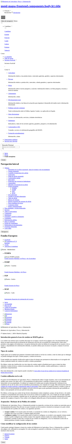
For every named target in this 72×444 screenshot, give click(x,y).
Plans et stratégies (9, 221)
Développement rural (14, 100)
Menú (15, 21)
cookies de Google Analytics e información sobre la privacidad (19, 386)
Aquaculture (12, 183)
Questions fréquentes (10, 226)
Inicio (6, 153)
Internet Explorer (9, 434)
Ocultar (3, 160)
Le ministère (8, 57)
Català (6, 41)
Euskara (6, 47)
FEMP (14, 190)
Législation (7, 218)
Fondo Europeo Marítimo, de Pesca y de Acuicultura (20, 258)
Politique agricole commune (16, 108)
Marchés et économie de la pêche (18, 185)
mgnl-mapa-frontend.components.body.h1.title (31, 6)
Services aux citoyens (10, 141)
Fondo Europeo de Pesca (11, 285)
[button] (36, 21)
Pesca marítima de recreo (15, 203)
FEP (13, 191)
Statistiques (11, 120)
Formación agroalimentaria (16, 133)
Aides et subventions (10, 211)
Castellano (7, 31)
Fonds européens (13, 186)
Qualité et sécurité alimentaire (17, 196)
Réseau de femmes (13, 200)
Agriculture (11, 73)
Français (6, 37)
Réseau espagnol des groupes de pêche (19, 201)
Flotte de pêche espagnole (16, 176)
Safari (6, 439)
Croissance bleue (13, 205)
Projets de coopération (11, 223)
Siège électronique (13, 114)
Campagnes (7, 213)
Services (6, 210)
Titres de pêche (12, 198)
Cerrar (3, 442)
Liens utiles (7, 228)
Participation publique (10, 139)
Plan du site (7, 306)
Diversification (12, 195)
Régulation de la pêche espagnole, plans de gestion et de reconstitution (29, 169)
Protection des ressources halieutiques (19, 181)
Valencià (7, 50)
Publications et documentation (13, 225)
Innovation (11, 179)
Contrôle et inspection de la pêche (18, 173)
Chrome (6, 437)
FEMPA (14, 188)
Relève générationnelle (15, 206)
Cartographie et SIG (14, 127)
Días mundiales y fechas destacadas (15, 208)
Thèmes (6, 168)
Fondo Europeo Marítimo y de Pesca (15, 272)
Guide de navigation (10, 307)
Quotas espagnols (13, 171)
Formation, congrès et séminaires (14, 216)
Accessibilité (8, 304)
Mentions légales (9, 309)
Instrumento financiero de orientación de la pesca (18, 299)
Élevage (10, 79)
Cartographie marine (14, 178)
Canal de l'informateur (11, 311)
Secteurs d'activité (9, 60)
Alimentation (12, 93)
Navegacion (5, 231)
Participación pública (10, 220)
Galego (6, 44)
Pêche (10, 85)
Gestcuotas (11, 174)
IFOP (13, 193)
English (6, 34)
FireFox (6, 435)
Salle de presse (8, 58)
